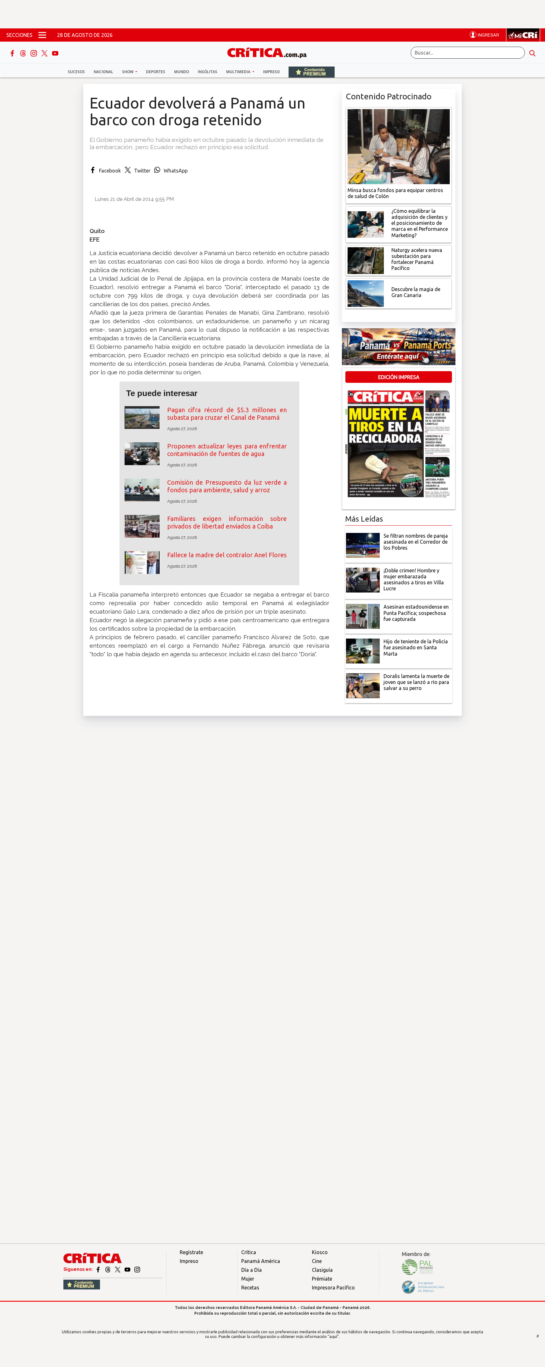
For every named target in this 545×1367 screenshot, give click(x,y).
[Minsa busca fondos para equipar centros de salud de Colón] (399, 146)
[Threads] (23, 52)
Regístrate (191, 1252)
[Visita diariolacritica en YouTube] (128, 1269)
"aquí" (333, 1336)
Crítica (248, 1252)
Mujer (247, 1279)
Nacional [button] (103, 71)
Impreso (271, 71)
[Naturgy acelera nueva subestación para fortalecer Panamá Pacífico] (366, 260)
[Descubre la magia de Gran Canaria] (366, 293)
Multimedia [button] (238, 71)
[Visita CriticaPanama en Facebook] (98, 1269)
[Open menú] (42, 35)
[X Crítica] (45, 52)
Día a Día (251, 1270)
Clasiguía (322, 1270)
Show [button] (128, 71)
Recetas (250, 1287)
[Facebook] (13, 52)
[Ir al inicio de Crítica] (270, 52)
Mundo (181, 71)
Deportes (155, 71)
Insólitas (207, 71)
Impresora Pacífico (333, 1287)
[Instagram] (34, 52)
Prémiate (322, 1279)
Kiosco (320, 1252)
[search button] (532, 53)
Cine (317, 1261)
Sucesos (76, 71)
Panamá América (260, 1261)
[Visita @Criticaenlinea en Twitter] (108, 1269)
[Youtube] (55, 52)
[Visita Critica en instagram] (137, 1269)
